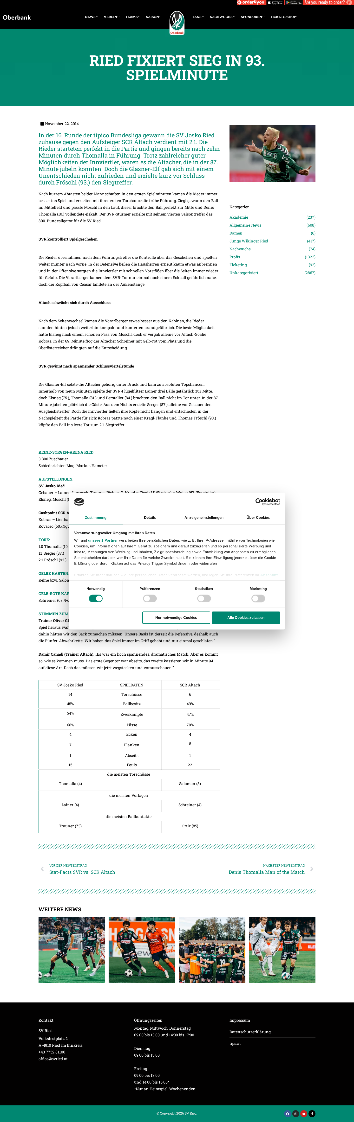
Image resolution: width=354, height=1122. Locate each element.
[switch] (150, 598)
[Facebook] (287, 1113)
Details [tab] (150, 518)
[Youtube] (303, 1113)
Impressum (239, 1020)
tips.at (235, 1043)
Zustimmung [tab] (95, 518)
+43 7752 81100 (52, 1051)
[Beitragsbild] (72, 950)
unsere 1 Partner (103, 541)
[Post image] (272, 189)
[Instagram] (295, 1113)
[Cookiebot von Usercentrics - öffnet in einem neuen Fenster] (259, 501)
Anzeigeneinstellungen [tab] (203, 518)
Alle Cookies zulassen (245, 618)
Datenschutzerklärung (250, 1031)
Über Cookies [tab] (258, 518)
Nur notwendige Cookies (176, 618)
